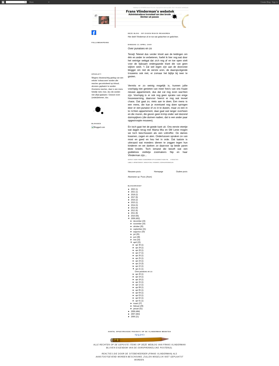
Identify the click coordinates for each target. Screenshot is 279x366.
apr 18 (138, 279)
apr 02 (138, 298)
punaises (156, 162)
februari (136, 306)
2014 (133, 205)
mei (135, 240)
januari (136, 309)
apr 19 (138, 277)
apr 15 (138, 282)
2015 (133, 202)
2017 (133, 197)
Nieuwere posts (134, 171)
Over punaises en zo (140, 48)
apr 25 (138, 258)
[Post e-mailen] (169, 159)
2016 (133, 200)
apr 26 (138, 255)
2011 (133, 213)
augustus (137, 232)
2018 (133, 194)
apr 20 (138, 274)
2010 (133, 216)
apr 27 (138, 253)
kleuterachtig (104, 78)
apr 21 (138, 269)
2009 (133, 218)
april (135, 242)
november (137, 224)
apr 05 (138, 290)
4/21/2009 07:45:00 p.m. (161, 159)
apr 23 (138, 263)
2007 (133, 314)
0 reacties (174, 159)
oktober (136, 226)
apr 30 (138, 245)
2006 (133, 317)
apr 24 (138, 261)
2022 (133, 189)
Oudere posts (181, 171)
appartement (138, 162)
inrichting (148, 162)
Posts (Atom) (146, 177)
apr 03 (138, 295)
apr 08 (138, 287)
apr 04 (138, 293)
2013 (133, 208)
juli (134, 234)
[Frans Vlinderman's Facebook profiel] (94, 34)
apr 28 (138, 250)
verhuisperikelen (166, 162)
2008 (133, 311)
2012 (133, 210)
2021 (133, 192)
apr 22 (138, 266)
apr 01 (138, 301)
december (137, 221)
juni (135, 237)
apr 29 (138, 248)
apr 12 (138, 285)
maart (136, 303)
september (138, 229)
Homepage (158, 171)
